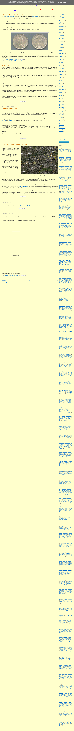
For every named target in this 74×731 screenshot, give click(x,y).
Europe (70, 325)
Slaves (66, 643)
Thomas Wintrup (65, 680)
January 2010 (61, 122)
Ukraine (71, 693)
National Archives (63, 528)
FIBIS (70, 339)
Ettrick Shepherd (65, 325)
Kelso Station (69, 452)
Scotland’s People (70, 616)
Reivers (63, 589)
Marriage (63, 492)
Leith (70, 466)
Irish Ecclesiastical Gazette (66, 419)
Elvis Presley (69, 317)
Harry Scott (68, 386)
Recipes (25, 60)
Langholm (61, 462)
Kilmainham (67, 453)
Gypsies (69, 380)
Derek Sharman (64, 287)
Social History (70, 646)
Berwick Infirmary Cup (63, 194)
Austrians (60, 179)
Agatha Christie (66, 153)
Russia (64, 609)
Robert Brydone (64, 594)
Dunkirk (70, 299)
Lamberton (65, 461)
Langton (60, 463)
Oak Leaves (65, 544)
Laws (70, 465)
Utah (71, 697)
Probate (67, 580)
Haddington (60, 382)
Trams (70, 687)
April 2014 (61, 47)
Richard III (64, 592)
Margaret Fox (66, 488)
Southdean (71, 650)
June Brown (61, 445)
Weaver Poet (67, 707)
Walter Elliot (65, 703)
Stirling (60, 666)
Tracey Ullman (62, 687)
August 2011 (61, 93)
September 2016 (62, 20)
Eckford (60, 308)
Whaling (60, 711)
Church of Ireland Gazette (68, 254)
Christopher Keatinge (65, 253)
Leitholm (60, 467)
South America (66, 650)
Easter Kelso (66, 307)
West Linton (69, 708)
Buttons (63, 234)
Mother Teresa (70, 520)
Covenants (69, 270)
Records (70, 586)
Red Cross (60, 588)
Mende (68, 507)
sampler (68, 611)
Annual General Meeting (62, 170)
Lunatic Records (70, 480)
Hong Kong (65, 402)
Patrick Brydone (68, 554)
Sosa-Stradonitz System (69, 649)
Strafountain (70, 667)
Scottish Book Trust (62, 621)
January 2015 (61, 35)
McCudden (60, 501)
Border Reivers (64, 214)
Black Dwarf (65, 208)
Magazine (60, 483)
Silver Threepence (30, 60)
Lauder (60, 464)
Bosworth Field (61, 219)
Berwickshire (68, 202)
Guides (71, 375)
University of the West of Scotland (67, 696)
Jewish (60, 433)
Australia (60, 178)
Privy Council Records (67, 579)
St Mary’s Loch (69, 659)
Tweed (61, 692)
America (60, 162)
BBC (69, 186)
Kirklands (65, 457)
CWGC (68, 274)
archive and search (18, 9)
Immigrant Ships (69, 410)
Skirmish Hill (31, 139)
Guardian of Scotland (66, 375)
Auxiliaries (64, 179)
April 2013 (61, 63)
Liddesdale (67, 470)
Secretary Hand (69, 634)
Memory (60, 507)
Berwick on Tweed (62, 198)
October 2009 (61, 126)
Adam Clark (69, 151)
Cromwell (60, 274)
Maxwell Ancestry (68, 499)
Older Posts (56, 280)
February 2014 (61, 50)
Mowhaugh (66, 521)
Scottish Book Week (68, 621)
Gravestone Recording (69, 371)
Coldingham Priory (62, 261)
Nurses (68, 543)
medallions (64, 501)
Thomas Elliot (67, 679)
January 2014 (61, 51)
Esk (60, 324)
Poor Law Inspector (61, 571)
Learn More (59, 2)
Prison (66, 576)
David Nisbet (69, 281)
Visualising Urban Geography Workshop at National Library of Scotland (17, 144)
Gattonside (67, 357)
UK (68, 693)
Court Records (65, 270)
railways (64, 585)
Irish (69, 418)
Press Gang (64, 575)
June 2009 (61, 131)
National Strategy (65, 533)
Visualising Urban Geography (6, 175)
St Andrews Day (20, 276)
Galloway (64, 356)
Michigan (66, 510)
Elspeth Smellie (64, 317)
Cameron (60, 237)
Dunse (69, 301)
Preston (68, 575)
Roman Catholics (70, 600)
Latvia (70, 463)
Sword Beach (67, 670)
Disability (65, 291)
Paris (64, 553)
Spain (70, 651)
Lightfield (71, 470)
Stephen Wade (65, 665)
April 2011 (61, 99)
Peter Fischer (69, 561)
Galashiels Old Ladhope (69, 355)
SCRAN (61, 633)
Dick (65, 288)
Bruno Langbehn (66, 228)
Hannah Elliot (69, 385)
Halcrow (70, 382)
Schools (66, 615)
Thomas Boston (61, 679)
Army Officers (69, 175)
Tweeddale (69, 692)
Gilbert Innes (69, 364)
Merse (62, 508)
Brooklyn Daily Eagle (66, 227)
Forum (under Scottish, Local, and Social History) (16, 19)
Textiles (61, 675)
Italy (60, 422)
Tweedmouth (61, 693)
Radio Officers (61, 584)
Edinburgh (6, 276)
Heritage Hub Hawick (62, 398)
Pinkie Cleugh (69, 565)
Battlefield (10, 139)
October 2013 (61, 54)
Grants (66, 368)
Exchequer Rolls (70, 327)
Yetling (66, 724)
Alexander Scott (61, 159)
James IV (68, 425)
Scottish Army (69, 620)
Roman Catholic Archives (63, 600)
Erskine (64, 323)
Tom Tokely (70, 685)
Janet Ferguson (61, 428)
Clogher (71, 257)
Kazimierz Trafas (67, 447)
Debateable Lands (69, 283)
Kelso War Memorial (62, 453)
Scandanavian (69, 612)
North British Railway (68, 539)
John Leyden (67, 437)
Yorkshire (70, 724)
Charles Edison (69, 246)
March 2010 (61, 119)
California (70, 236)
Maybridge (69, 500)
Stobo (63, 666)
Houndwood (60, 404)
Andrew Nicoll (67, 166)
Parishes (60, 554)
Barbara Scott (66, 184)
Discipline (69, 291)
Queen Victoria (61, 583)
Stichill (70, 665)
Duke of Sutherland (64, 298)
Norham (63, 539)
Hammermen (61, 385)
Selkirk (60, 636)
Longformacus (69, 476)
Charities (60, 246)
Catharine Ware (69, 241)
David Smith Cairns (61, 282)
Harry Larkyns (64, 386)
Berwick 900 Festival (69, 191)
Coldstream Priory (61, 263)
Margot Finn (61, 490)
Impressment (60, 412)
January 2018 (61, 14)
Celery (66, 243)
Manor (61, 485)
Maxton (64, 499)
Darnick (14, 139)
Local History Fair (65, 475)
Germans (66, 363)
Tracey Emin (70, 686)
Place (71, 566)
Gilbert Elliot (64, 364)
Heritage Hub (69, 397)
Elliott (60, 317)
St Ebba (70, 658)
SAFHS (67, 610)
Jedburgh (61, 429)
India (69, 412)
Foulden (68, 349)
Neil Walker (61, 535)
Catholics (60, 243)
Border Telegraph (35, 16)
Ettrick (68, 324)
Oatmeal (70, 544)
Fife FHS (65, 340)
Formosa (64, 349)
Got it (64, 2)
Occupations (60, 545)
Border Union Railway (62, 215)
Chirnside (63, 250)
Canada (64, 237)
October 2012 (61, 72)
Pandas (67, 552)
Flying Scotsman (67, 348)
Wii (68, 714)
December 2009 (61, 123)
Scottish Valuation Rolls (69, 632)
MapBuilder (70, 485)
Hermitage (67, 398)
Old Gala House (68, 546)
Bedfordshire (69, 187)
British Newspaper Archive (67, 226)
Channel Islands (69, 245)
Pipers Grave (65, 566)
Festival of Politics (65, 339)
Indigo (66, 413)
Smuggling (60, 646)
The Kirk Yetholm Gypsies (66, 675)
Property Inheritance (69, 581)
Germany (70, 363)
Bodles (61, 210)
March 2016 (61, 23)
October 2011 (61, 90)
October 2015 (61, 28)
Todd (60, 685)
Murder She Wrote (61, 525)
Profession (61, 581)
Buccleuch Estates (66, 229)
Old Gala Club (62, 546)
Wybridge (67, 723)
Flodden (60, 346)
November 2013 (61, 53)
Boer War (64, 210)
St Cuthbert (66, 658)
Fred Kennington (62, 350)
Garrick (63, 357)
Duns (60, 300)
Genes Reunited (68, 359)
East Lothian (68, 306)
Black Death (61, 208)
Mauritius (60, 499)
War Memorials (62, 704)
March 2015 (61, 32)
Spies (65, 652)
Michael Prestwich (68, 509)
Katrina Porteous (61, 447)
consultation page (24, 136)
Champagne (65, 245)
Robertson (66, 598)
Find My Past (61, 341)
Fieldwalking (61, 340)
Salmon (65, 611)
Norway (71, 542)
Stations (67, 661)
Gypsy (60, 381)
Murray (66, 525)
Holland (70, 401)
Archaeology (65, 172)
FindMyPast (68, 341)
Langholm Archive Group (68, 462)
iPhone (71, 417)
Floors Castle (65, 347)
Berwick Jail (69, 194)
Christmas (60, 252)
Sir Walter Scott (69, 641)
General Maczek (63, 359)
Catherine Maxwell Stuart (63, 242)
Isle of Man (69, 421)
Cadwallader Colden (61, 236)
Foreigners (60, 349)
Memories (63, 506)
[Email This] (20, 59)
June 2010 (61, 114)
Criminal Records (65, 273)
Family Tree (67, 337)
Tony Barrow (62, 686)
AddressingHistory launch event (19, 205)
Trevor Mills (62, 689)
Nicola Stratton (61, 538)
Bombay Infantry (69, 210)
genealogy (70, 358)
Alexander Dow (61, 157)
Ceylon (62, 245)
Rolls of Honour (70, 599)
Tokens (62, 685)
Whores (61, 714)
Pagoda (60, 552)
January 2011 (61, 104)
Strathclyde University (68, 668)
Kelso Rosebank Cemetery (64, 451)
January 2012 (61, 86)
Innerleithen (65, 415)
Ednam (67, 310)
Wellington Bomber (63, 708)
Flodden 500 (67, 346)
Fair (70, 328)
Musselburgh (62, 526)
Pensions (60, 561)
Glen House (65, 365)
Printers (64, 576)
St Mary (65, 659)
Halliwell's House (66, 383)
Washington (65, 706)
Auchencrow (65, 177)
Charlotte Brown (61, 247)
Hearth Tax (70, 392)
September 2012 (62, 74)
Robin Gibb (69, 598)
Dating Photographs (69, 278)
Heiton (71, 393)
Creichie (64, 272)
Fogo (70, 348)
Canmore (67, 238)
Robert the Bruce (61, 598)
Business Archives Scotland (63, 233)
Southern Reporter (62, 651)
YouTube (60, 725)
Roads (68, 593)
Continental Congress (63, 269)
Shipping (63, 639)
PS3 (70, 582)
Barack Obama (61, 184)
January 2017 (61, 17)
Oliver (65, 547)
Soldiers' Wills (66, 648)
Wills (70, 717)
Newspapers (61, 537)
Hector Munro (67, 393)
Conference (61, 268)
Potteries (70, 574)
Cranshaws (60, 272)
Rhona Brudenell (67, 591)
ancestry (64, 162)
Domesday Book (68, 292)
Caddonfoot (62, 235)
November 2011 (61, 89)
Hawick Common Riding (66, 389)
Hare (60, 386)
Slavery (63, 643)
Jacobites (63, 422)
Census (71, 244)
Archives (67, 173)
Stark (68, 660)
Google (60, 366)
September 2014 (62, 40)
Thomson (70, 680)
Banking (71, 181)
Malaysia (70, 483)
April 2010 (61, 117)
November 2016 (61, 19)
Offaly (68, 545)
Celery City (70, 243)
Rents (63, 590)
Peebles (67, 556)
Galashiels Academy (62, 355)
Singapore (71, 640)
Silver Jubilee (61, 640)
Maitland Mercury (65, 483)
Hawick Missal (61, 391)
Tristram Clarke (67, 689)
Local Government (67, 474)
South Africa (61, 650)
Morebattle (65, 519)
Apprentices (67, 171)
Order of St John (68, 548)
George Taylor (65, 362)
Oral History (21, 60)
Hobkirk (64, 401)
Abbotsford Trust (68, 150)
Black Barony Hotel (68, 207)
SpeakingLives (61, 652)
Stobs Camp (69, 666)
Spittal (67, 652)
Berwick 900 (63, 191)
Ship (60, 639)
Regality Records (66, 588)
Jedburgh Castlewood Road (63, 430)
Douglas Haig (64, 293)
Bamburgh (66, 180)
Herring (71, 398)
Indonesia (70, 413)
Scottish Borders (62, 622)
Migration (61, 511)
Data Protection (64, 278)
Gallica (61, 356)
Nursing (71, 543)
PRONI (65, 581)
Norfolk (60, 539)
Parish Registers (68, 553)
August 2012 (61, 75)
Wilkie (64, 715)
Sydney (71, 670)
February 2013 (61, 66)
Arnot (66, 176)
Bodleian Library (70, 209)
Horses (61, 403)
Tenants (60, 674)
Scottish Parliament (68, 631)
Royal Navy (69, 606)
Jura (64, 445)
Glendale (70, 365)
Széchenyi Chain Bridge (68, 671)
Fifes (68, 340)
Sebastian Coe (64, 634)
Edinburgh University (62, 310)
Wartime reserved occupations (63, 705)
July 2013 (61, 59)
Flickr (70, 345)
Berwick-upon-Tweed (63, 201)
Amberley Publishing (64, 161)
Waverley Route (61, 707)
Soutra (67, 651)
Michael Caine (70, 508)
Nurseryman (64, 543)
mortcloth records (61, 520)
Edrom (70, 310)
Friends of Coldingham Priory (65, 351)
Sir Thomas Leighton (63, 641)
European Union (61, 326)
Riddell (60, 593)
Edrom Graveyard (67, 311)
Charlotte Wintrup (68, 247)
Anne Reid (69, 169)
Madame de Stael (61, 482)
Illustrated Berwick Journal (68, 409)
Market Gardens (69, 491)
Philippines (61, 564)
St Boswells (70, 656)
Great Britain (67, 372)
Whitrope (64, 711)
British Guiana (62, 225)
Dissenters (60, 292)
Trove (70, 689)
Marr (60, 492)
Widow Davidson (65, 714)
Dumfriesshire (61, 299)
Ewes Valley (65, 327)
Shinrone (70, 638)
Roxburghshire (69, 602)
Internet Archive (68, 416)
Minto (61, 516)
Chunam (70, 253)
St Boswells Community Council (65, 657)
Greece (68, 373)
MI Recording (65, 508)
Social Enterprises (65, 646)
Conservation (70, 268)
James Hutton (64, 425)
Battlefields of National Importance (9, 108)
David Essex (62, 280)
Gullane (70, 377)
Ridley (66, 593)
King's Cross (69, 454)
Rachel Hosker (69, 583)
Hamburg (65, 384)
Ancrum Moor (4, 120)
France (71, 349)
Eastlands (70, 307)
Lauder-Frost (64, 464)
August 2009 (61, 129)
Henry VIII (67, 394)
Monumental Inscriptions (64, 518)
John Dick (68, 435)
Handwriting (65, 385)
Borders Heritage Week (67, 218)
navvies (69, 534)
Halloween (61, 384)
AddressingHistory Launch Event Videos (10, 204)
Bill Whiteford (69, 205)
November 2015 (61, 26)
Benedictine (66, 188)
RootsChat (68, 601)
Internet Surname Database (62, 417)
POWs (60, 575)
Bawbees (60, 186)
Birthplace (63, 206)
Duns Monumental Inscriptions (63, 301)
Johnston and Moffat (67, 443)
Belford (63, 188)
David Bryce (61, 279)
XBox (70, 723)
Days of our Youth (67, 282)
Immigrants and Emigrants (67, 411)
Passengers (63, 554)
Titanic (60, 684)
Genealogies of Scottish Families (63, 358)
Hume (68, 404)
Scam (63, 612)
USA (69, 697)
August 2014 (61, 41)
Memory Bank (64, 507)
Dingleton (62, 290)
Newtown (70, 537)
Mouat (61, 521)
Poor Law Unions (61, 572)
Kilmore (71, 453)
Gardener (68, 356)
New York (70, 535)
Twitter (15, 10)
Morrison (70, 519)
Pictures (66, 565)
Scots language (64, 619)
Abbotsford (69, 149)
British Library (67, 225)
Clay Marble (61, 257)
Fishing (60, 345)
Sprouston (71, 652)
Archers (70, 172)
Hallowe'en (70, 383)
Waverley (70, 706)
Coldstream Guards (68, 262)
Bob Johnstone (65, 209)
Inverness (68, 417)
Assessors (70, 176)
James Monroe (65, 426)
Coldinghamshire (69, 261)
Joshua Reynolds (67, 444)
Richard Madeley (69, 592)
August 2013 (61, 57)
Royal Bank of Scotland (64, 603)
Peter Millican (65, 562)
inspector (63, 416)
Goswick (66, 366)
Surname (66, 669)
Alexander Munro (68, 158)
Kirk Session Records (65, 456)
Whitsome (67, 711)
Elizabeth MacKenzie (68, 315)
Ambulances (69, 161)
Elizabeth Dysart (61, 315)
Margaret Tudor (64, 489)
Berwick (70, 190)
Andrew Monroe (61, 166)
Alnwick (60, 160)
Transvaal (64, 688)
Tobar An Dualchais (64, 684)
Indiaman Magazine (62, 413)
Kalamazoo (67, 445)
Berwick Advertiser (62, 192)
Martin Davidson (65, 493)
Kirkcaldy (71, 456)
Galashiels (68, 354)
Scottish (64, 620)
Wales (70, 702)
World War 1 (61, 722)
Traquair (67, 688)
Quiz (65, 583)
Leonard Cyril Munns (65, 467)
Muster (66, 526)
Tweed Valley (65, 692)
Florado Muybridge (61, 348)
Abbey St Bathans (64, 149)
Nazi (71, 534)
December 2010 (61, 105)
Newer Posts (4, 280)
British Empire (70, 224)
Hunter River (64, 407)
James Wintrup (61, 427)
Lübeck (61, 480)
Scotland (27, 139)
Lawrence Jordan (66, 465)
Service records (61, 638)
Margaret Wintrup (69, 489)
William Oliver (67, 716)
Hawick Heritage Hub (66, 390)
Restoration (70, 590)
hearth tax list (62, 393)
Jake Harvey (66, 422)
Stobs (66, 666)
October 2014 (61, 38)
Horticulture (65, 403)
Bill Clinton (61, 205)
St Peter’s (65, 660)
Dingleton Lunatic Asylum (68, 290)
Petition (69, 562)
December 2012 (61, 69)
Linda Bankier (66, 471)
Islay (66, 421)
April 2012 (61, 81)
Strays (60, 669)
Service (70, 637)
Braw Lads (68, 220)
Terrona (66, 674)
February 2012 (61, 84)
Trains (68, 687)
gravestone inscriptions (64, 369)
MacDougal (61, 481)
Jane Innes (66, 427)
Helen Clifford (62, 394)
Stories (64, 667)
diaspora (63, 288)
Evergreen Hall (66, 326)
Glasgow (60, 365)
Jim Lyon (63, 433)
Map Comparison (65, 485)
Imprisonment (65, 412)
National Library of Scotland (31, 205)
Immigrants (61, 411)
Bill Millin (65, 205)
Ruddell (68, 608)
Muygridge (60, 527)
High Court (62, 399)
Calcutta (67, 236)
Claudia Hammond (68, 256)
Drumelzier (65, 297)
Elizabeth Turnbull (61, 316)
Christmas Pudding (7, 60)
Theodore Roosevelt (62, 677)
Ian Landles (67, 408)
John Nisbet (61, 439)
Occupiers (65, 545)
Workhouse (60, 721)
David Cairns (66, 279)
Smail (70, 643)
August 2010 (61, 111)
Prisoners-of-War (61, 579)
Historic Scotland (18, 139)
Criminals (70, 273)
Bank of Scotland (67, 181)
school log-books (61, 615)
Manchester (70, 484)
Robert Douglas (69, 594)
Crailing (70, 271)
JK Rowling (68, 433)
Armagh (61, 175)
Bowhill (66, 219)
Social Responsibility (69, 647)
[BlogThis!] (21, 59)
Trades (65, 687)
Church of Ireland (61, 254)
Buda (70, 229)
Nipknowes (69, 538)
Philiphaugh (10, 120)
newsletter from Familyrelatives (41, 19)
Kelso (61, 448)
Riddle (63, 593)
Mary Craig (67, 494)
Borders (67, 215)
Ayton (67, 179)
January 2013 (61, 68)
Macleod (70, 481)
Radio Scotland (66, 584)
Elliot (70, 316)
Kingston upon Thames (62, 455)
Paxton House (62, 556)
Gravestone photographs (62, 371)
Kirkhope (61, 457)
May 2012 (61, 80)
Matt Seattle (64, 498)
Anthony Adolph (69, 170)
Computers (68, 266)
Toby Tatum (69, 684)
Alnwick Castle (65, 160)
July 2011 (61, 95)
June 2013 (61, 60)
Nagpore (67, 527)
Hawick (65, 387)
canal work (63, 238)
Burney (60, 232)
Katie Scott (69, 446)
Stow (67, 667)
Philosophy (65, 564)
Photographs (70, 564)
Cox (63, 271)
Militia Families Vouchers (62, 512)
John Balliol (65, 434)
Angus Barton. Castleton (63, 169)
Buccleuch (61, 229)
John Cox (65, 435)
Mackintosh (66, 481)
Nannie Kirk (70, 527)
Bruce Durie (60, 228)
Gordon (63, 366)
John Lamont (62, 437)
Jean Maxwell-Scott (68, 428)
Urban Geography (61, 697)
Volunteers (65, 702)
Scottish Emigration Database (63, 628)
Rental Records (70, 589)
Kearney (71, 447)
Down (68, 293)
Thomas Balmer (69, 678)
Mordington (61, 519)
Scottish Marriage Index (66, 630)
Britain (68, 223)
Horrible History (70, 402)
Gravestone (69, 368)
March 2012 (61, 83)
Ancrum (68, 162)
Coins (63, 260)
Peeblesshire (68, 557)
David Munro (65, 281)
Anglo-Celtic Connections (66, 167)
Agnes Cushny (70, 153)
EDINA (71, 308)
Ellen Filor (66, 316)
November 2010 (61, 107)
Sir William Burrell (63, 642)
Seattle (60, 634)
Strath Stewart (62, 668)
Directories (60, 291)
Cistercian (64, 256)
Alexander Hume (68, 157)
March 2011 (61, 101)
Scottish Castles (68, 624)
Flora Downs (69, 347)
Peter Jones (60, 562)
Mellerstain (66, 502)
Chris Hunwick (65, 251)
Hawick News (67, 391)
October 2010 (61, 108)
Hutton (68, 407)
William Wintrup (65, 717)
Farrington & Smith (66, 338)
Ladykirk (61, 461)
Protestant (67, 582)
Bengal (70, 188)
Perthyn (64, 561)
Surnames (70, 669)
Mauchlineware (69, 498)
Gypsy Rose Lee (69, 381)
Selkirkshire (65, 637)
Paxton (71, 555)
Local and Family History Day (63, 473)
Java (64, 428)
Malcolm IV (60, 484)
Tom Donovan (66, 685)
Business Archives (68, 232)
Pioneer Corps (61, 566)
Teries (63, 674)
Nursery (61, 543)
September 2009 (62, 128)
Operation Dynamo (69, 547)
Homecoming (61, 402)
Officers (71, 545)
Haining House (66, 382)
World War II (63, 723)
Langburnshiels (70, 461)
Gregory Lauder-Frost (66, 374)
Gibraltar (60, 364)
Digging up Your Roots (68, 289)
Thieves (64, 678)
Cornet (68, 269)
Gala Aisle (62, 354)
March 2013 (61, 65)
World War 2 (66, 722)
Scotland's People (64, 616)
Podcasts (71, 567)
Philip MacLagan (66, 563)
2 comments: (16, 59)
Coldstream (61, 262)
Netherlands (66, 535)
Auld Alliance (69, 177)
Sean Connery (69, 633)
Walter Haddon (70, 703)
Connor (67, 268)
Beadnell (66, 187)
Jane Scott (70, 427)
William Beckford (68, 715)
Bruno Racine (70, 228)
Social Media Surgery (63, 647)
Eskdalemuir (64, 324)
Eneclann (67, 319)
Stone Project (61, 667)
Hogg (67, 401)
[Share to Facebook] (23, 59)
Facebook (50, 9)
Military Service (66, 511)
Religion (66, 589)
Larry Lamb (67, 463)
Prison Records (70, 576)
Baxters (64, 186)
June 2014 (61, 44)
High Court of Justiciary (68, 399)
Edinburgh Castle (11, 276)
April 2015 (61, 31)
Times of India (69, 683)
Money (64, 517)
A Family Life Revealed (65, 148)
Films (70, 340)
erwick (67, 323)
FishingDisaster (65, 345)
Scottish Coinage (61, 625)
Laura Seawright (69, 464)
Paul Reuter (67, 555)
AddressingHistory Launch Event (9, 145)
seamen (65, 633)
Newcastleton (68, 536)
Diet (62, 289)
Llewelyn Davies (69, 472)
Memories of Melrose (68, 506)
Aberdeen (60, 151)
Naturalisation (65, 534)
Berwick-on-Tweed (68, 200)
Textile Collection (70, 674)
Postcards (63, 574)
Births (67, 206)
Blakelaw (60, 209)
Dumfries (70, 298)
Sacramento (62, 610)
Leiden (68, 466)
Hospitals (69, 403)
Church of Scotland (62, 255)
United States (69, 694)
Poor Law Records (68, 571)
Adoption (61, 153)
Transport (60, 688)
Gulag (67, 377)
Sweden (60, 670)
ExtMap (61, 328)
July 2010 (61, 113)
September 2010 (62, 110)
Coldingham (68, 260)
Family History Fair (68, 332)
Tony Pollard (66, 686)
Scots (60, 619)
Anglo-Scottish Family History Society (67, 168)
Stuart (63, 669)
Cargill (70, 238)
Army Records (61, 176)
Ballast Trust (62, 180)
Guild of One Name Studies (63, 376)
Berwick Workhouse (61, 200)
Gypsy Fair (64, 381)
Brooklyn (60, 227)
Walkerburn (61, 703)
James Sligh (69, 426)
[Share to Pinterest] (24, 59)
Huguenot (65, 404)
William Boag (61, 716)
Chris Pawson (69, 251)
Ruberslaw (64, 608)
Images (60, 410)
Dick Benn (68, 288)
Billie (60, 206)
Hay (64, 392)
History (67, 400)
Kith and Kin (13, 60)
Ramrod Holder (69, 585)
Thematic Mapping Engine (67, 676)
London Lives (64, 476)
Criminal (68, 272)
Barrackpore (65, 185)
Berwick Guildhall (61, 193)
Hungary (60, 407)
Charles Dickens (65, 246)
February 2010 (61, 120)
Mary (69, 493)
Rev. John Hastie (61, 591)
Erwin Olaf (70, 323)
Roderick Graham (64, 599)
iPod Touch (61, 418)
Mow (63, 521)
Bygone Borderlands (69, 234)
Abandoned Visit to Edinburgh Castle (10, 215)
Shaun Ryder (66, 638)
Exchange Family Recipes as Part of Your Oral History (13, 14)
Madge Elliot (66, 482)
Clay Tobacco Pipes (66, 257)
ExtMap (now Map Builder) (23, 186)
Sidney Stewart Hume (68, 639)
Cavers (64, 243)
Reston (66, 590)
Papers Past (70, 552)
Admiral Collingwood (69, 152)
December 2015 (61, 25)
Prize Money (63, 580)
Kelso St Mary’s (65, 452)
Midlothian (70, 510)
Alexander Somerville (68, 159)
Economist (64, 308)
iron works (63, 420)
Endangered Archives (62, 319)
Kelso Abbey (66, 448)
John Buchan (69, 434)
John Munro (69, 438)
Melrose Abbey (63, 503)
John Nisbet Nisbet (66, 439)
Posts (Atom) (8, 282)
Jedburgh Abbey (68, 429)
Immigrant (64, 410)
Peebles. (63, 557)
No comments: (16, 208)
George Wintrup (70, 362)
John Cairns (60, 435)
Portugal (68, 573)
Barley (70, 184)
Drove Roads (61, 297)
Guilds (65, 377)
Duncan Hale (66, 299)
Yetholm (63, 724)
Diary (60, 288)
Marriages (67, 492)
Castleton (60, 241)
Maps (61, 486)
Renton (61, 590)
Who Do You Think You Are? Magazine (67, 713)
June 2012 (61, 78)
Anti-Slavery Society (62, 171)
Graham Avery (70, 366)
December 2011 (61, 87)
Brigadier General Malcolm (62, 223)
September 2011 (62, 92)
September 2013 (62, 56)
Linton (61, 472)
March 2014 (61, 48)
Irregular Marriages (68, 420)
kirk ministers (68, 455)
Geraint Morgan (62, 363)
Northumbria (67, 542)
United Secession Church (63, 694)
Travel (71, 688)
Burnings (63, 232)
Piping (69, 566)
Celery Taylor (61, 244)
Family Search (61, 337)
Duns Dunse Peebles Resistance (67, 300)
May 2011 (61, 98)
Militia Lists (61, 513)
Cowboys (60, 271)
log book (70, 475)
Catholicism (69, 242)
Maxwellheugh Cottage (62, 500)
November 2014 (61, 37)
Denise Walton (69, 284)
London (60, 476)
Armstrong (65, 175)
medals (68, 501)
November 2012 (61, 71)
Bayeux (66, 186)
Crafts (66, 271)
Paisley (63, 552)
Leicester (64, 466)
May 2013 (61, 62)
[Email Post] (19, 59)
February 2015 (61, 34)
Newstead (65, 537)
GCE (70, 357)
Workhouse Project (65, 721)
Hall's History (61, 383)
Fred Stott (67, 350)
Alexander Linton (61, 158)
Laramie (64, 463)
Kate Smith (65, 446)
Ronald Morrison (62, 601)
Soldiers (61, 648)
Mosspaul (66, 520)
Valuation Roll (62, 698)
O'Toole (61, 544)
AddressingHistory (55, 205)
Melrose (70, 502)
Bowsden (70, 219)
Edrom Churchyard (61, 311)
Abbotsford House (61, 150)
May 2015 (61, 29)
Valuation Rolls (67, 698)
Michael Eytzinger (62, 509)
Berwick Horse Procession (68, 193)
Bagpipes (71, 179)
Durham (66, 302)
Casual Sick (64, 241)
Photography (62, 565)
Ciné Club (67, 255)
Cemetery (67, 244)
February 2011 (61, 102)
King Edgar (61, 454)
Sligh (68, 643)
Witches (63, 720)
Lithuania (64, 472)
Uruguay (66, 697)
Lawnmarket (60, 465)
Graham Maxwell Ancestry (63, 367)
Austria (70, 178)
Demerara (60, 284)
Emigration (65, 318)
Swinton (63, 670)
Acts (64, 151)
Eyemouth (66, 328)
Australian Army (66, 178)
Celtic (64, 244)
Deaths (65, 283)
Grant (63, 368)
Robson (60, 599)
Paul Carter (63, 555)
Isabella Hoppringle (61, 421)
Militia (70, 511)
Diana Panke (69, 287)
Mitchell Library (66, 516)
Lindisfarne (70, 471)
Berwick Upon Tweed (67, 199)
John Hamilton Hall (69, 436)
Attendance (60, 177)
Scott (68, 619)
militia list (69, 512)
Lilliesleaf (61, 471)
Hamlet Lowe (69, 384)
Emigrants (60, 318)
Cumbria (65, 274)
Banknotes (61, 182)
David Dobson (70, 279)
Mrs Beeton (17, 60)
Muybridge (69, 526)
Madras (70, 482)
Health (67, 392)
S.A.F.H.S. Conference (69, 609)
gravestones (62, 372)
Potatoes (67, 574)
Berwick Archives (69, 192)
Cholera (61, 251)
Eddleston (67, 308)
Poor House (65, 570)
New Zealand (61, 536)
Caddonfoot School (68, 235)
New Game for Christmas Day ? (10, 16)
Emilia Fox (69, 318)
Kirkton (68, 457)
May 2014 (61, 45)
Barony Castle (61, 185)
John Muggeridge (65, 438)
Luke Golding (65, 480)
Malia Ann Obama (66, 484)
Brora (70, 227)
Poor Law (69, 570)
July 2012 (61, 77)
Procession (71, 580)
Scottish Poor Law (62, 632)
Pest (66, 561)
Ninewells (66, 538)
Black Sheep (69, 208)
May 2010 (61, 116)
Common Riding (64, 264)
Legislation (60, 466)
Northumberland (62, 542)
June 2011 (61, 96)
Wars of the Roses (68, 704)
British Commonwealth (65, 224)
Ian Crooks (63, 408)
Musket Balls (70, 525)
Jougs (70, 444)
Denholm (64, 284)
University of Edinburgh (62, 695)
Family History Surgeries (66, 335)
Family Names (64, 336)
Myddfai (64, 527)
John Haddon (64, 436)
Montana (69, 517)
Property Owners (62, 582)
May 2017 (61, 16)
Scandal (66, 612)
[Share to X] (22, 59)
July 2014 (61, 42)
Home (30, 280)
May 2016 (61, 22)
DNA (63, 292)
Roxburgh (64, 602)
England (70, 319)
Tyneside (66, 693)
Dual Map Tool (70, 297)
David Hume (67, 280)
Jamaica (70, 422)
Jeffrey (69, 430)
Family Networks (69, 336)
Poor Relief (66, 572)
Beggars (60, 188)
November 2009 (61, 125)
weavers (71, 707)
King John (65, 454)
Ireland (66, 418)
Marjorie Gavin (66, 490)
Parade (61, 553)
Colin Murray (67, 263)
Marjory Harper (64, 491)
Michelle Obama (61, 510)
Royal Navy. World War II (62, 607)
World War (70, 721)
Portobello (65, 573)
